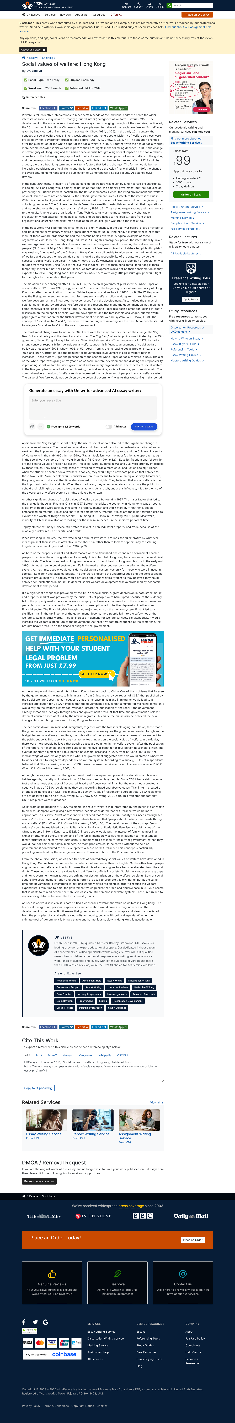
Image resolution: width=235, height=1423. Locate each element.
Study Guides (145, 1345)
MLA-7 (52, 1055)
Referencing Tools (183, 349)
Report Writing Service (186, 206)
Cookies (102, 1406)
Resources (98, 14)
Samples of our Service (186, 223)
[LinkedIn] (36, 1322)
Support (138, 6)
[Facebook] (25, 1322)
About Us (81, 14)
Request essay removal (39, 1181)
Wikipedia (105, 1055)
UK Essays (33, 14)
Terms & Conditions (56, 1406)
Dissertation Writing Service (105, 1338)
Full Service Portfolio (185, 228)
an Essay (191, 194)
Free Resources (146, 1352)
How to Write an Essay (186, 338)
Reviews (65, 14)
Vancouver (86, 1055)
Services (50, 14)
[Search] (169, 5)
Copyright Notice (82, 1406)
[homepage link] (23, 57)
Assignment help (98, 1352)
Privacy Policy (31, 1406)
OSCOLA (123, 1055)
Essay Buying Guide (149, 1359)
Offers (114, 14)
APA (27, 1055)
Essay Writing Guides (185, 355)
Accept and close (31, 49)
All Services (95, 1359)
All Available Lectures (185, 253)
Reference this (35, 97)
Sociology (48, 57)
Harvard (68, 1055)
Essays (33, 57)
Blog (139, 1366)
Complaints (192, 1345)
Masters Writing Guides (186, 360)
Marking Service (182, 217)
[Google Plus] (46, 1322)
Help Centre (193, 1352)
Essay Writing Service (101, 1331)
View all (155, 1102)
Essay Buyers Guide (184, 344)
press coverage (131, 1206)
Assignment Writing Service (189, 212)
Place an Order (196, 14)
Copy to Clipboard (37, 1088)
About (189, 1331)
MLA (39, 1055)
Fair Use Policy (195, 1338)
